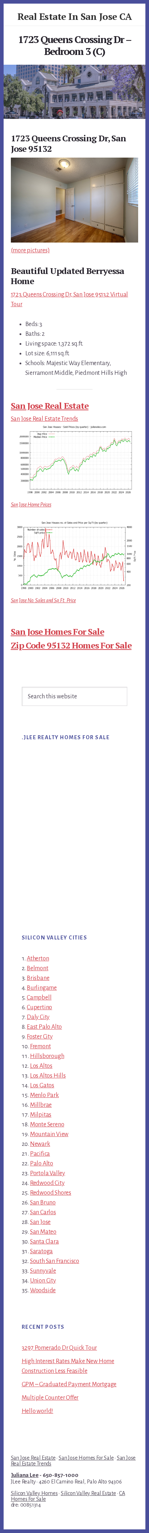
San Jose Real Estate (50, 405)
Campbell (39, 997)
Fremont (40, 1046)
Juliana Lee (25, 1475)
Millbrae (41, 1105)
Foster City (40, 1036)
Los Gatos (42, 1085)
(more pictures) (30, 250)
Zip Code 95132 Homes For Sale (71, 645)
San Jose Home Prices (31, 505)
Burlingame (42, 988)
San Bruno (43, 1202)
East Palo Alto (44, 1027)
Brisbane (38, 978)
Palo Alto (41, 1163)
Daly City (38, 1017)
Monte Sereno (47, 1124)
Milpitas (40, 1115)
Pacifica (40, 1154)
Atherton (38, 958)
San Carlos (43, 1212)
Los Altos (41, 1066)
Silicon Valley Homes (34, 1493)
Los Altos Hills (48, 1075)
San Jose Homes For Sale (57, 631)
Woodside (43, 1290)
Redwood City (47, 1183)
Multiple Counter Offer (50, 1398)
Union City (43, 1280)
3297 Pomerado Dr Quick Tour (59, 1348)
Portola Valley (47, 1173)
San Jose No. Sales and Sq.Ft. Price (43, 600)
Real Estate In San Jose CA (74, 16)
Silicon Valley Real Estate (88, 1493)
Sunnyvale (43, 1271)
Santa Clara (44, 1241)
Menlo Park (44, 1095)
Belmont (37, 968)
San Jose (40, 1222)
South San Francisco (54, 1261)
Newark (40, 1144)
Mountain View (49, 1134)
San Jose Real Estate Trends (44, 419)
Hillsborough (47, 1056)
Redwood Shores (50, 1193)
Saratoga (41, 1251)
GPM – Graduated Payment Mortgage (69, 1384)
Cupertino (39, 1007)
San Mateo (43, 1232)
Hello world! (38, 1411)
